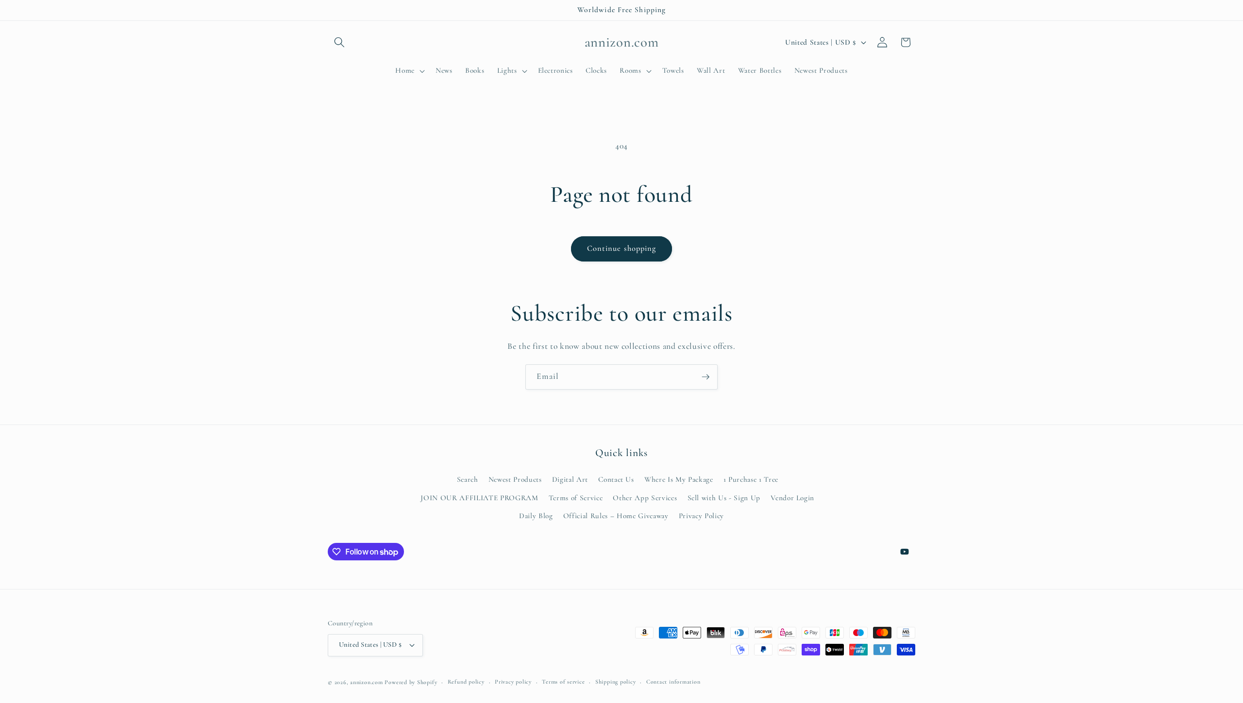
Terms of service (563, 681)
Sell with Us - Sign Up (724, 497)
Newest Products (515, 479)
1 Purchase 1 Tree (750, 479)
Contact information (673, 681)
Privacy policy (513, 681)
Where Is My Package (678, 479)
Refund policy (466, 681)
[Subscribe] (705, 377)
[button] (339, 42)
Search (467, 479)
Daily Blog (536, 515)
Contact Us (616, 479)
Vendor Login (792, 497)
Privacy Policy (701, 515)
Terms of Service (576, 497)
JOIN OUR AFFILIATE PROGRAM (479, 497)
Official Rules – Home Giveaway (616, 515)
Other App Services (645, 497)
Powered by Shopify (411, 682)
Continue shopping (621, 248)
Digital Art (570, 479)
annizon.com (366, 682)
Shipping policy (615, 681)
